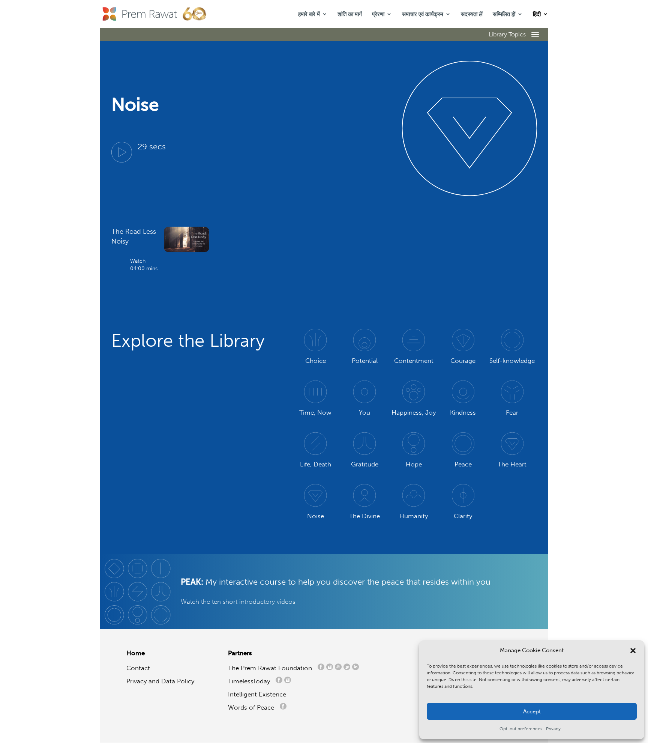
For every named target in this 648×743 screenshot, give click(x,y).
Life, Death (315, 464)
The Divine (364, 516)
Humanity (413, 516)
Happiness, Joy (414, 412)
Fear (512, 412)
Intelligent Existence (257, 694)
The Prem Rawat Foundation (272, 668)
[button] (633, 650)
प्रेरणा (378, 14)
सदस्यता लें (472, 14)
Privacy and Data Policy (160, 681)
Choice (315, 360)
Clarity (463, 516)
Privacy (553, 728)
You (364, 412)
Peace (463, 464)
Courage (463, 360)
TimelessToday (251, 681)
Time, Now (315, 412)
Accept (532, 711)
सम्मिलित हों (504, 14)
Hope (414, 464)
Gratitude (364, 464)
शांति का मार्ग (350, 14)
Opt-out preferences (521, 728)
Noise (315, 516)
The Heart (512, 464)
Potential (365, 360)
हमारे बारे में (309, 14)
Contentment (414, 360)
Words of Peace (254, 707)
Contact (138, 668)
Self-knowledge (512, 360)
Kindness (463, 412)
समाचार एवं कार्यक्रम (422, 14)
